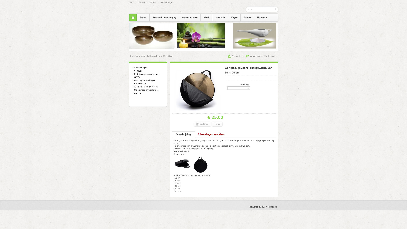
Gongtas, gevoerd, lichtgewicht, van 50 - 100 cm (151, 56)
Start (131, 2)
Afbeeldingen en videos (211, 134)
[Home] (133, 17)
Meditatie (220, 17)
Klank (206, 17)
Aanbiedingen (166, 2)
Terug (217, 124)
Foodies (247, 17)
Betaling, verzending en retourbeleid (144, 82)
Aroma (143, 17)
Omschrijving (183, 134)
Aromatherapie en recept (146, 87)
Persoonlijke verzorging (164, 17)
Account (236, 56)
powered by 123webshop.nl (263, 207)
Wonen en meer (190, 17)
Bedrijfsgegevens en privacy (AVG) (146, 75)
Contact (137, 71)
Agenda (137, 93)
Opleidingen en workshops (146, 90)
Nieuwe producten (146, 2)
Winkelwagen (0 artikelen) (262, 56)
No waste (262, 17)
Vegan (234, 17)
